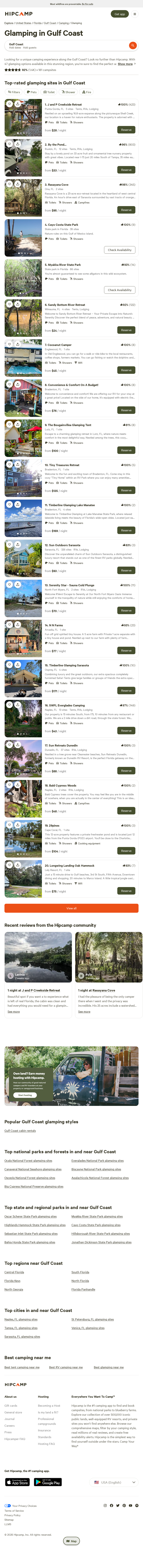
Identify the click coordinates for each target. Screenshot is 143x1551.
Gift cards (10, 1405)
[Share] (17, 104)
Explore (8, 23)
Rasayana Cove (104, 990)
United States (23, 23)
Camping (64, 23)
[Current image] (17, 133)
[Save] (9, 104)
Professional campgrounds (47, 1421)
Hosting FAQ (46, 1443)
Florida (38, 23)
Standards (44, 1437)
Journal (9, 1419)
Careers (9, 1425)
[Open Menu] (134, 14)
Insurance (44, 1430)
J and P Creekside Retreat (41, 990)
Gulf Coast (50, 23)
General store (13, 1412)
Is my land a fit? (48, 1412)
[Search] (133, 45)
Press (8, 1432)
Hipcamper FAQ (14, 1439)
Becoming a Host (49, 1405)
